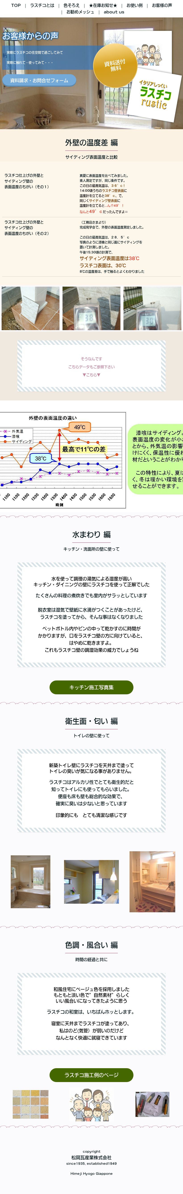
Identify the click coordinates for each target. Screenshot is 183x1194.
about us (114, 12)
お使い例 (135, 5)
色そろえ (72, 5)
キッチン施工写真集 (91, 687)
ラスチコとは (42, 5)
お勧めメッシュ (80, 12)
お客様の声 (162, 5)
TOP (16, 5)
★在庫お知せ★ (103, 5)
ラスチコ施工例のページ (91, 1075)
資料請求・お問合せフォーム (39, 80)
